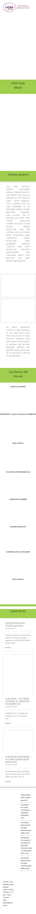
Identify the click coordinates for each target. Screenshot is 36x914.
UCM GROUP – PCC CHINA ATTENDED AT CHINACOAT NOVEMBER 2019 (17, 701)
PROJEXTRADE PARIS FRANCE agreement (15, 624)
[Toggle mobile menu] (32, 4)
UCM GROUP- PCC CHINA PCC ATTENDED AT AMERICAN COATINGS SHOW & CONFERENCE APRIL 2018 (26, 845)
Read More (8, 647)
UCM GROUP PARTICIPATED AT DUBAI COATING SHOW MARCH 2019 (17, 759)
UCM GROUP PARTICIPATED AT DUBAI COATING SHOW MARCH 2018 (26, 863)
